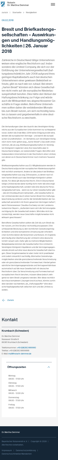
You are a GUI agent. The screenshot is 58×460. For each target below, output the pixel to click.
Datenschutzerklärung (26, 450)
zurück (6, 12)
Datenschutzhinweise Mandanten (17, 454)
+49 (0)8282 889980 (26, 347)
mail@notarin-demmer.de (19, 353)
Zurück (10, 300)
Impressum (7, 450)
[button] (29, 367)
